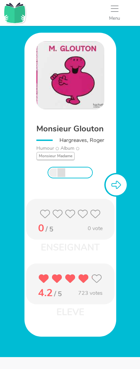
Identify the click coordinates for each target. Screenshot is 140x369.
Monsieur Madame (55, 156)
